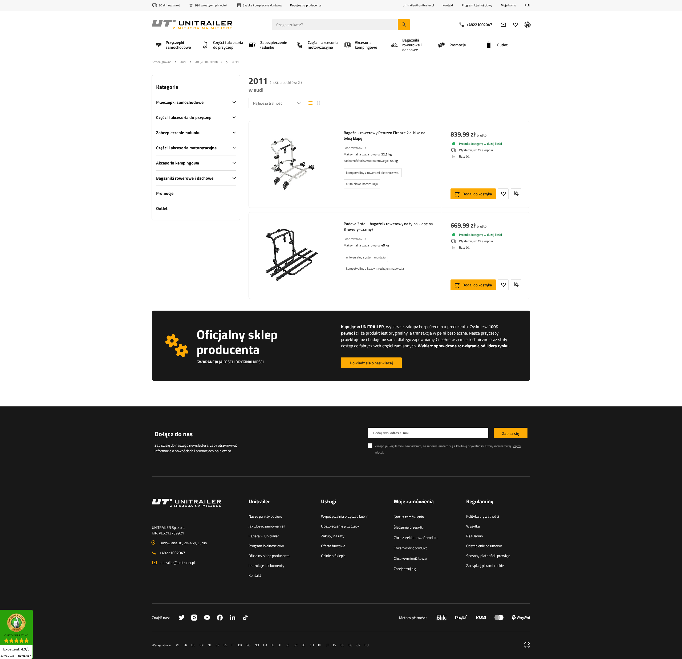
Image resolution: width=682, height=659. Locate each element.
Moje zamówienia (414, 501)
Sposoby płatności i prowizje (488, 555)
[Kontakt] (196, 509)
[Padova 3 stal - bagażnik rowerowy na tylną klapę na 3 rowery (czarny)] (292, 255)
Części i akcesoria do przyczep (184, 117)
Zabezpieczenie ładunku (178, 132)
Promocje (164, 193)
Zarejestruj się (405, 568)
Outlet (162, 208)
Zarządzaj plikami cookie (485, 565)
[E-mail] (503, 24)
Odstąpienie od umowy (484, 546)
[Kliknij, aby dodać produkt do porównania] (516, 193)
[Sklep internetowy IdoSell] (527, 645)
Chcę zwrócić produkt (410, 548)
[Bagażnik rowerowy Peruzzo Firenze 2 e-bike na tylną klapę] (292, 164)
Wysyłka (473, 526)
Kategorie (167, 87)
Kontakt (448, 5)
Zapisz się (510, 433)
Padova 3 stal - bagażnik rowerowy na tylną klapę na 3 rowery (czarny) (388, 226)
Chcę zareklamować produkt (416, 537)
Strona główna (161, 61)
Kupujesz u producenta (305, 5)
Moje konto (508, 5)
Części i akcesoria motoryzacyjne (186, 148)
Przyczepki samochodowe (180, 102)
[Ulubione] (515, 24)
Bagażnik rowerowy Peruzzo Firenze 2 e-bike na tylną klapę (384, 135)
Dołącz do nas (174, 434)
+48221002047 (479, 24)
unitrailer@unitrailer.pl (177, 562)
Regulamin (474, 536)
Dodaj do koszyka (477, 194)
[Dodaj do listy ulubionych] (503, 194)
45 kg (394, 160)
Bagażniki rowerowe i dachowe (184, 178)
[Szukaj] (404, 24)
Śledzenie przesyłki (409, 527)
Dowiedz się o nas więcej (371, 363)
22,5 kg (386, 154)
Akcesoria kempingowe (177, 163)
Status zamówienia (409, 517)
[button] (35, 611)
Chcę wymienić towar (411, 558)
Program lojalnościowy (477, 5)
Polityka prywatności (482, 516)
